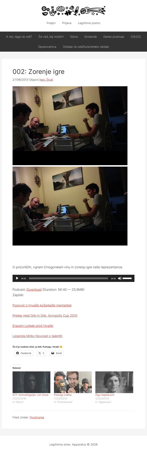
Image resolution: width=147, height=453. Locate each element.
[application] (73, 278)
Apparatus (73, 10)
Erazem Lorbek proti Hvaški (33, 326)
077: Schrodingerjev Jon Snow (30, 394)
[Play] (17, 278)
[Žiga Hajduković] (114, 382)
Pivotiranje (37, 417)
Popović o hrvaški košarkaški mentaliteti (42, 305)
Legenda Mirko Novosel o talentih (38, 336)
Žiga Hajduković (104, 394)
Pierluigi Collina (63, 394)
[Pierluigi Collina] (73, 382)
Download (34, 289)
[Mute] (120, 278)
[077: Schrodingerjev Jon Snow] (31, 382)
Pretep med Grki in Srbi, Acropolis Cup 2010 (45, 315)
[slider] (128, 278)
